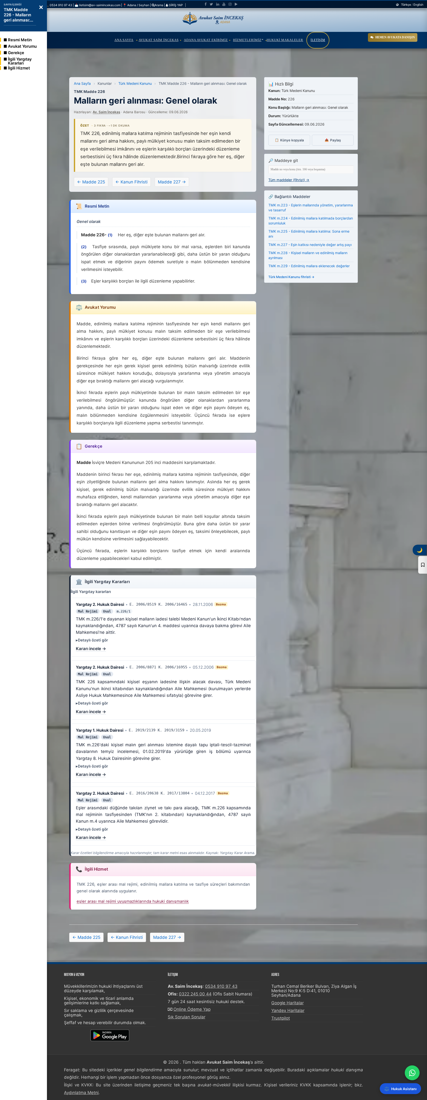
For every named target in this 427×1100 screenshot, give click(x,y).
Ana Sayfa (123, 40)
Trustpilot (280, 1018)
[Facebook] (205, 4)
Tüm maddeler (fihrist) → (288, 180)
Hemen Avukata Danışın (395, 37)
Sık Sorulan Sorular (186, 1016)
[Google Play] (236, 4)
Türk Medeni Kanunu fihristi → (291, 277)
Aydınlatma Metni (81, 1092)
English (418, 4)
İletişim (318, 40)
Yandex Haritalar (287, 1010)
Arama (158, 5)
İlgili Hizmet (19, 68)
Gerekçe (16, 53)
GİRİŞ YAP (175, 5)
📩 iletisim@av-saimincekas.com (97, 5)
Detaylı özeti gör (93, 640)
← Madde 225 (91, 181)
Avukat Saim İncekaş (159, 40)
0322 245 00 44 (195, 993)
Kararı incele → (91, 648)
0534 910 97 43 (221, 986)
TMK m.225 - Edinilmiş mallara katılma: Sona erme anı (308, 233)
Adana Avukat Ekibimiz (206, 40)
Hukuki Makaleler (285, 40)
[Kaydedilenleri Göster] (422, 565)
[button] (41, 6)
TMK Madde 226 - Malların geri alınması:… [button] (18, 14)
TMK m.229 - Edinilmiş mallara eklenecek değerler (309, 266)
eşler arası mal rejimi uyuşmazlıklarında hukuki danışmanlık (133, 901)
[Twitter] (211, 4)
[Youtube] (224, 4)
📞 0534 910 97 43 (58, 5)
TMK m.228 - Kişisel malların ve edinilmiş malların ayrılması (307, 255)
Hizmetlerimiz (247, 40)
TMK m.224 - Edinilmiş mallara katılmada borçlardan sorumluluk (310, 220)
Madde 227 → (172, 181)
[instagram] (230, 4)
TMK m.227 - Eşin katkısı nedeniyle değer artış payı (310, 244)
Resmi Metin (20, 40)
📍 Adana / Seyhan (136, 5)
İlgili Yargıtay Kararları (20, 61)
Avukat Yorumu (22, 46)
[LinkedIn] (218, 4)
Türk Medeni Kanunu (135, 83)
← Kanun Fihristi (131, 181)
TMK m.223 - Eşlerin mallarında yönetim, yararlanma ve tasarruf (310, 207)
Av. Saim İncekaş (106, 112)
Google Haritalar (287, 1002)
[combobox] (311, 169)
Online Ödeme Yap (192, 1009)
